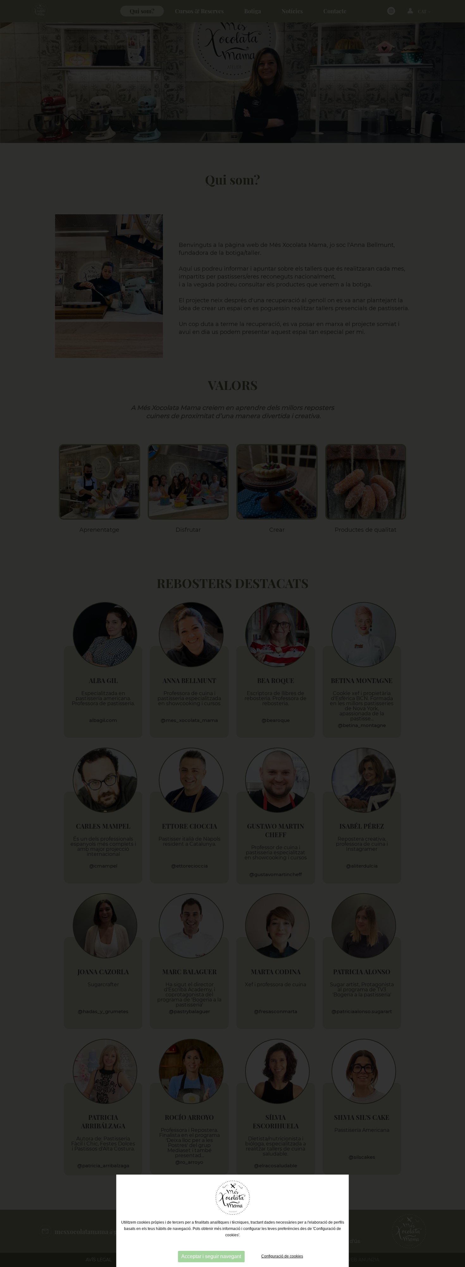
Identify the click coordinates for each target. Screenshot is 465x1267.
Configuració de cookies (282, 1256)
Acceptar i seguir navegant (211, 1256)
